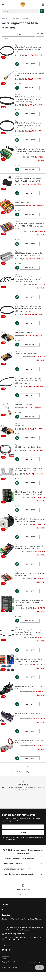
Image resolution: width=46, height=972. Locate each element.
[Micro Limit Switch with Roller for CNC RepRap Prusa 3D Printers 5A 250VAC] (7, 182)
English (5, 958)
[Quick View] (17, 64)
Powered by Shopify (34, 962)
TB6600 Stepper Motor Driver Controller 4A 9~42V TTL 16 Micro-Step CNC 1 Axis (29, 493)
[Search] (42, 11)
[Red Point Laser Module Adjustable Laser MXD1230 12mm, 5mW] (7, 744)
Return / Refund (12, 967)
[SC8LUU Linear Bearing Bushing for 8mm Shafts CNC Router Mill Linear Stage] (7, 256)
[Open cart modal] (42, 4)
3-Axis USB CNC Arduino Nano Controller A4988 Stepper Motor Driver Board (29, 547)
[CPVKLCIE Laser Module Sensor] (7, 357)
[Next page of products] (28, 767)
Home (3, 18)
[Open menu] (3, 4)
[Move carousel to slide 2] (22, 894)
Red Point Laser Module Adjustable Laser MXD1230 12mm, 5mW (29, 741)
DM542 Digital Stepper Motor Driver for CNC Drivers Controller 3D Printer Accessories (29, 602)
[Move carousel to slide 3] (23, 894)
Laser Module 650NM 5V (24, 332)
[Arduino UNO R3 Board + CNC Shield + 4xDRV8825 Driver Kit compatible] (7, 663)
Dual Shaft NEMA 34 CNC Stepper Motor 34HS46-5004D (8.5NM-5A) (29, 520)
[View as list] (42, 34)
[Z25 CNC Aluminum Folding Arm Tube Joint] (7, 717)
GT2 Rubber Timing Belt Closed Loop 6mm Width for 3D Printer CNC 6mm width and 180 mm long (28, 99)
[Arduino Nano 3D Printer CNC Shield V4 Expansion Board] (7, 577)
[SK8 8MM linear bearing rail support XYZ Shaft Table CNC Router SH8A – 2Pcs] (7, 472)
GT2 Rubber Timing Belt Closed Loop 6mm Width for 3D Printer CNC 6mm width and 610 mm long (28, 279)
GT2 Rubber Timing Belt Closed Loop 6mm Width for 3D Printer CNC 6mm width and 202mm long (28, 308)
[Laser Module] (7, 429)
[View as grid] (38, 34)
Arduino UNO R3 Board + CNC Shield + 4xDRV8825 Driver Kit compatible (29, 660)
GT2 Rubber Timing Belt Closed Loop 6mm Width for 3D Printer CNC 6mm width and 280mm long (28, 380)
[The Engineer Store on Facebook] (2, 950)
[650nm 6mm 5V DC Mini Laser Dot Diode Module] (7, 77)
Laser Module (19, 426)
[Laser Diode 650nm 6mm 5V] (7, 408)
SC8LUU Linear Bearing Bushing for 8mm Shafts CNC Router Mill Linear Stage (29, 254)
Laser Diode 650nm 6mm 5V (25, 404)
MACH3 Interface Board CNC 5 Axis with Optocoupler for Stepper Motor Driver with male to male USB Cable (30, 151)
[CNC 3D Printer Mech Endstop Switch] (7, 450)
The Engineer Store (20, 962)
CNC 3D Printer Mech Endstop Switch (28, 447)
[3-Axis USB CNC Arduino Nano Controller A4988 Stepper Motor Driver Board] (7, 550)
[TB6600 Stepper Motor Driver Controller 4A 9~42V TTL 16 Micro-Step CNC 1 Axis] (7, 495)
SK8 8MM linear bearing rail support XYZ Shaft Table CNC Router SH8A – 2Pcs (29, 469)
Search (4, 967)
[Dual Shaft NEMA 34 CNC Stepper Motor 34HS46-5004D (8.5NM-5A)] (7, 522)
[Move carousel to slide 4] (25, 894)
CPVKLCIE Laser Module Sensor (26, 353)
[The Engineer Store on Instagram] (6, 950)
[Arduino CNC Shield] (7, 206)
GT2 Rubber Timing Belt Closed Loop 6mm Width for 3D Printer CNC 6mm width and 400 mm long (28, 632)
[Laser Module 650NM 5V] (7, 336)
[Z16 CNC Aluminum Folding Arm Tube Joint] (7, 690)
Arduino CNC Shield (22, 202)
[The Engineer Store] (23, 4)
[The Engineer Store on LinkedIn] (9, 950)
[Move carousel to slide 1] (20, 894)
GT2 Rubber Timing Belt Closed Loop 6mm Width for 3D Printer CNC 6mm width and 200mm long (28, 49)
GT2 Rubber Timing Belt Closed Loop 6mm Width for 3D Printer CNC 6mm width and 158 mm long (28, 125)
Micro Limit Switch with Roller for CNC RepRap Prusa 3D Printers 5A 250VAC (28, 179)
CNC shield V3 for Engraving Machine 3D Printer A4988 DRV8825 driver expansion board (29, 226)
